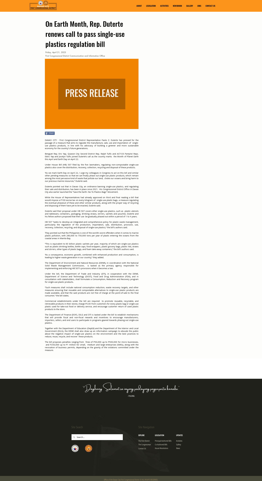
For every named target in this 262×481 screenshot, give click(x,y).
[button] (139, 6)
